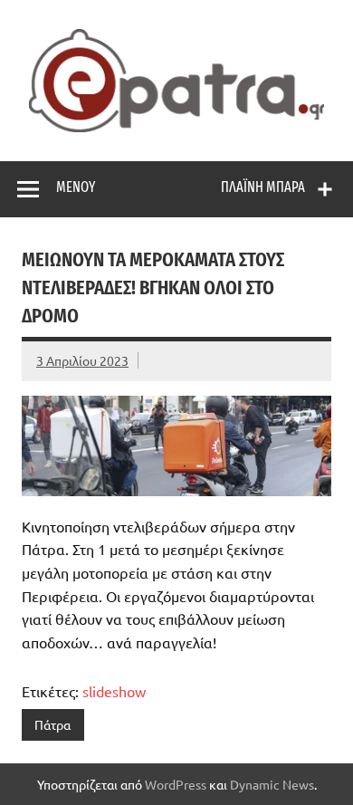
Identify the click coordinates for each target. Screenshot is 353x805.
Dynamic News (272, 784)
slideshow (114, 691)
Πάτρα (52, 724)
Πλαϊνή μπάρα (263, 187)
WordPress (175, 784)
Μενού (75, 187)
